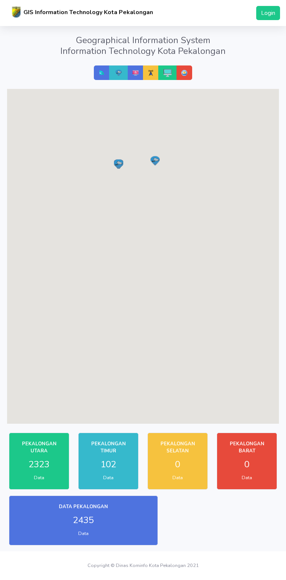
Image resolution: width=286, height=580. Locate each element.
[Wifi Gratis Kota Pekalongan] (101, 72)
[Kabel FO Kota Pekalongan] (151, 72)
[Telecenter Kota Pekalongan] (135, 72)
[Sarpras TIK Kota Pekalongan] (184, 72)
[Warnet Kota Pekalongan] (167, 72)
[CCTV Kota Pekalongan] (118, 72)
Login (268, 13)
